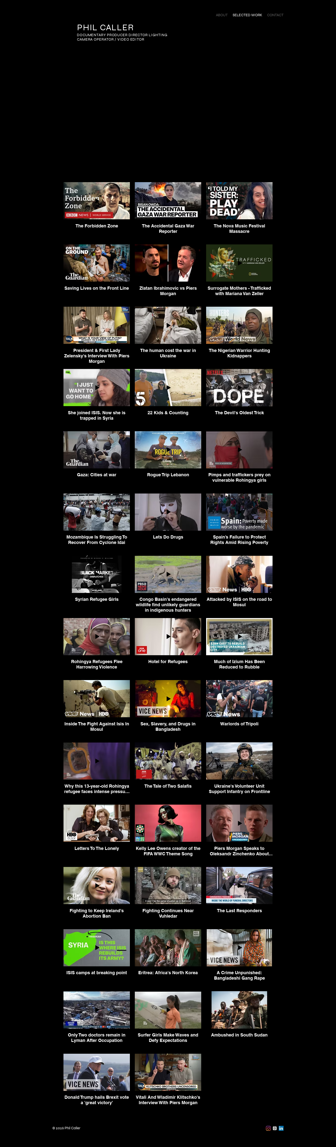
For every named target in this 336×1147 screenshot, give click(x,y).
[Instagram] (268, 1128)
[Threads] (274, 1128)
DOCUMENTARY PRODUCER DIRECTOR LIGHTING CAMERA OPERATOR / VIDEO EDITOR (122, 37)
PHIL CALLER (105, 27)
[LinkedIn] (281, 1128)
